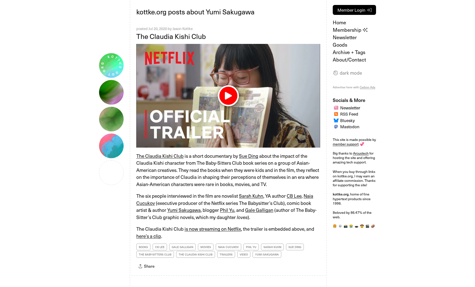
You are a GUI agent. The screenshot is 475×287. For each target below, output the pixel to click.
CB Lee (294, 195)
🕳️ (356, 225)
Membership (348, 29)
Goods (340, 44)
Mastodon (349, 126)
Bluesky (347, 120)
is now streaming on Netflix (213, 228)
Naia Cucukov (228, 247)
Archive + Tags (349, 52)
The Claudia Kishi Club (171, 36)
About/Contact (349, 59)
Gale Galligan (259, 209)
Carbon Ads (367, 87)
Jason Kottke (182, 28)
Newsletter (345, 37)
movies (205, 247)
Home (339, 22)
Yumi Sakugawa (184, 209)
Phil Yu (227, 209)
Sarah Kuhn (251, 195)
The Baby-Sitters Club (155, 254)
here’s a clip (148, 235)
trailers (226, 254)
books (143, 247)
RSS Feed (349, 114)
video (244, 254)
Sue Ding (248, 155)
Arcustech (361, 153)
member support (345, 144)
